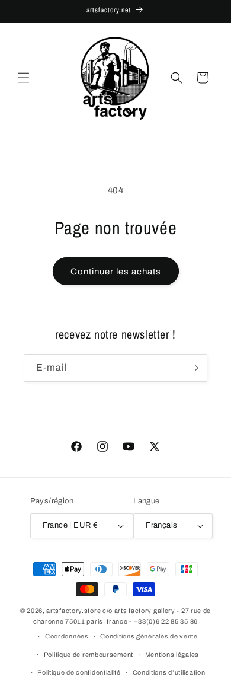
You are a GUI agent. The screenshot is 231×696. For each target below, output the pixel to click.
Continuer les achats (115, 271)
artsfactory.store (73, 610)
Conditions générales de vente (148, 636)
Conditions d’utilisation (169, 672)
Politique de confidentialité (79, 672)
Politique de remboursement (88, 654)
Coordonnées (67, 636)
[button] (24, 78)
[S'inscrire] (194, 368)
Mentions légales (172, 654)
